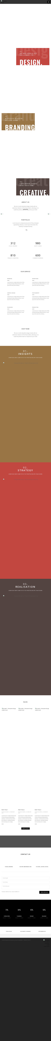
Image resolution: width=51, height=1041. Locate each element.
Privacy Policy (27, 940)
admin (7, 811)
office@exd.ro (42, 931)
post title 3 (38, 809)
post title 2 (21, 809)
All (26, 229)
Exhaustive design (9, 940)
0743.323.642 (9, 931)
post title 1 (5, 809)
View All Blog (25, 828)
